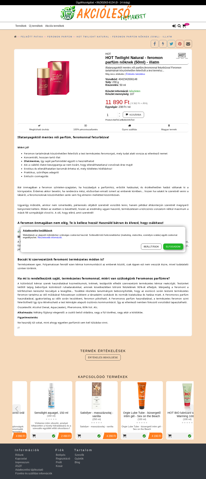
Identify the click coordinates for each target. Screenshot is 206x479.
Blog (77, 462)
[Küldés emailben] (188, 44)
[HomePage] (103, 13)
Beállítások (151, 246)
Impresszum (22, 462)
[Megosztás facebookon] (155, 44)
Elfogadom (173, 246)
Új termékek (36, 25)
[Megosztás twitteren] (171, 44)
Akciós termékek (54, 25)
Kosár (59, 466)
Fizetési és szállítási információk (33, 473)
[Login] (174, 26)
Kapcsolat (21, 458)
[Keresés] (179, 26)
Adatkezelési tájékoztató (29, 469)
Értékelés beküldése (135, 74)
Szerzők (79, 455)
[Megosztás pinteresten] (180, 44)
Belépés (60, 455)
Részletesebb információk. (50, 237)
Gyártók (79, 458)
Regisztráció (63, 458)
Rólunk (19, 455)
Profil (59, 462)
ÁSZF (18, 466)
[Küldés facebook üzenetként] (163, 44)
